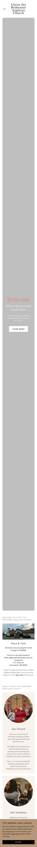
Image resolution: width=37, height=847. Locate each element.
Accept (18, 842)
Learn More (18, 329)
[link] (18, 8)
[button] (4, 9)
